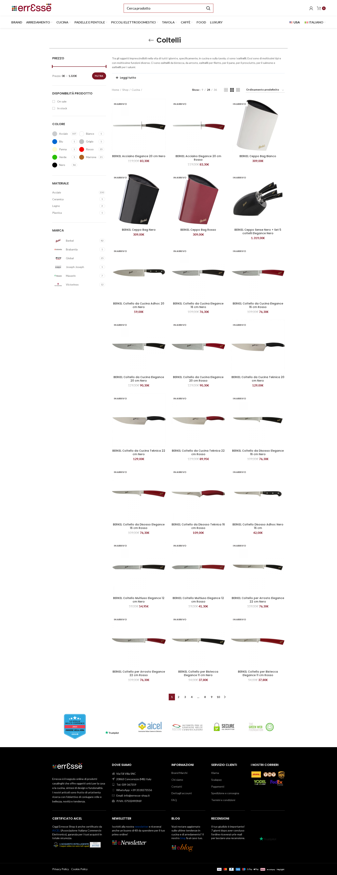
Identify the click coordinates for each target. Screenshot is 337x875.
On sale (62, 101)
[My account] (311, 8)
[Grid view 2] (226, 90)
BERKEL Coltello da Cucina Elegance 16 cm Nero (198, 305)
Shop (125, 89)
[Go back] (151, 40)
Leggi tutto (128, 78)
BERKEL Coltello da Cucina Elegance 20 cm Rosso (198, 379)
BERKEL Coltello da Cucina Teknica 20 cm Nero (257, 379)
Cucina (136, 89)
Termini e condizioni (223, 800)
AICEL (56, 830)
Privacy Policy (60, 869)
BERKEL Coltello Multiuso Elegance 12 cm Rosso (198, 600)
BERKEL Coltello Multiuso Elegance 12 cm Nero (138, 600)
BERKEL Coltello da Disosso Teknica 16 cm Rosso (198, 526)
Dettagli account (181, 793)
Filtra (99, 75)
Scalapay (216, 779)
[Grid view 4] (238, 90)
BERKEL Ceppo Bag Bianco (257, 156)
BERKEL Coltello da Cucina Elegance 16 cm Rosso (258, 305)
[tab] (198, 77)
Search (208, 8)
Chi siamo (177, 779)
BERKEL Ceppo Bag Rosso (198, 230)
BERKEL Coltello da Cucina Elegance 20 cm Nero (139, 379)
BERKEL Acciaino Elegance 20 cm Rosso (198, 158)
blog (182, 838)
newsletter (141, 826)
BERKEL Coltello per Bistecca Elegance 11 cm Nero (198, 673)
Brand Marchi (179, 772)
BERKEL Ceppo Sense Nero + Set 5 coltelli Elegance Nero (257, 231)
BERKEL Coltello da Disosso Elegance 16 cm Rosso (139, 526)
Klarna (215, 772)
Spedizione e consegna (225, 793)
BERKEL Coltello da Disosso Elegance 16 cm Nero (258, 452)
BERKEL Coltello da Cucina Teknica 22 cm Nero (138, 452)
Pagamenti (217, 786)
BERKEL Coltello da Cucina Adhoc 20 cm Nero (138, 305)
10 (218, 697)
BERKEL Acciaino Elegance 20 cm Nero (138, 156)
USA (296, 22)
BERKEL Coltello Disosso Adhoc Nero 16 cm (257, 526)
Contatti (176, 786)
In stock (62, 108)
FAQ (174, 800)
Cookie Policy (79, 869)
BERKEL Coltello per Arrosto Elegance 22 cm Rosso (139, 673)
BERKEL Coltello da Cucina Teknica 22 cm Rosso (198, 452)
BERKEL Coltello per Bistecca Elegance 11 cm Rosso (258, 673)
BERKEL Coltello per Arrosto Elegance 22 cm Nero (258, 600)
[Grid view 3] (232, 90)
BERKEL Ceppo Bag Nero (139, 230)
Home (115, 89)
